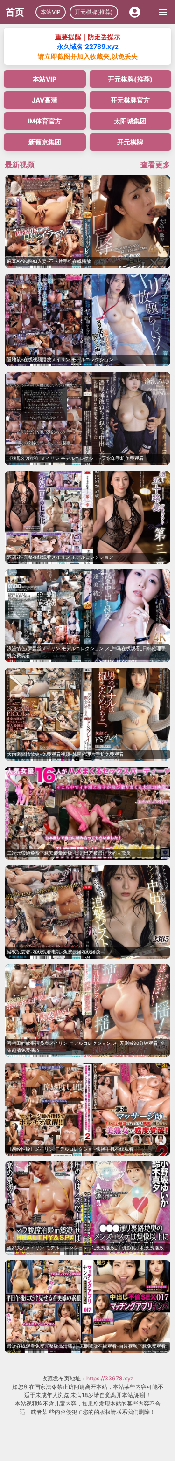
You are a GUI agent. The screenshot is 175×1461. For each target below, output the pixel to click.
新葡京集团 (44, 142)
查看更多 (155, 164)
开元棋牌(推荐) (94, 11)
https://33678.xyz (110, 1378)
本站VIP (51, 11)
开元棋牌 (130, 142)
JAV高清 (44, 100)
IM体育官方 (45, 121)
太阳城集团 (130, 121)
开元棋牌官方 (130, 100)
